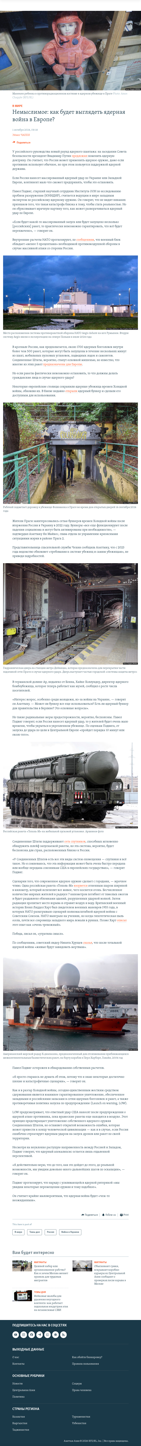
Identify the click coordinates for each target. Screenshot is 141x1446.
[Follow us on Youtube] (15, 1334)
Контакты (18, 1364)
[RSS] (63, 1334)
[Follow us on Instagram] (23, 1334)
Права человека (81, 1390)
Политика (18, 1396)
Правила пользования (85, 1364)
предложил (80, 156)
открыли (71, 391)
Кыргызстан (19, 1423)
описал (122, 920)
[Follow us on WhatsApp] (47, 1334)
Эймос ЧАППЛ (21, 135)
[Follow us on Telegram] (39, 1334)
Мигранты (40, 1262)
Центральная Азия (23, 1390)
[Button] (21, 143)
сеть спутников (74, 841)
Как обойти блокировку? (87, 1357)
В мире (17, 106)
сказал (87, 943)
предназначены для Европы (62, 364)
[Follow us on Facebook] (31, 1334)
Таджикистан (20, 1430)
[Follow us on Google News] (55, 1334)
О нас (15, 1357)
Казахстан (18, 1416)
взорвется (81, 885)
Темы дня (40, 1292)
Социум (77, 1383)
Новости (17, 1383)
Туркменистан (81, 1416)
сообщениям (85, 240)
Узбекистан (79, 1423)
